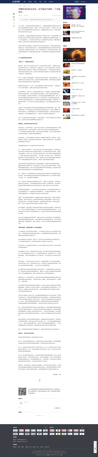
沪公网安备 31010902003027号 (54, 454)
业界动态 (24, 6)
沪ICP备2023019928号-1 (62, 452)
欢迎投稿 (95, 445)
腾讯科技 (14, 446)
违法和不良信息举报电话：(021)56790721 (40, 451)
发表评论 (57, 408)
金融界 (22, 446)
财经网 (19, 446)
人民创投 (26, 446)
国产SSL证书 (47, 446)
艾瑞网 (34, 446)
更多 (46, 427)
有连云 (37, 446)
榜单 (35, 1)
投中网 (19, 6)
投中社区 (51, 1)
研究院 (30, 1)
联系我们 (95, 442)
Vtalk (40, 1)
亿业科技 (41, 446)
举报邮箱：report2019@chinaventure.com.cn (57, 451)
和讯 (30, 446)
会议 (45, 1)
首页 (25, 1)
